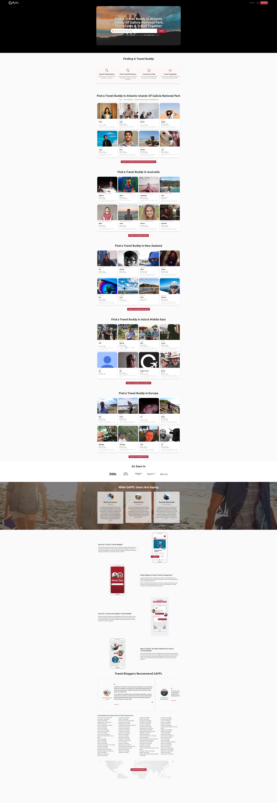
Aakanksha (143, 195)
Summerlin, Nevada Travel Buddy (168, 741)
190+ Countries (130, 35)
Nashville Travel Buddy (124, 749)
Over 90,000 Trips (149, 35)
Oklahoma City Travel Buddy (167, 754)
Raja (100, 416)
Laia (162, 149)
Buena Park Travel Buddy (145, 723)
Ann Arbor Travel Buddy (166, 717)
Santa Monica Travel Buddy (167, 748)
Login (257, 2)
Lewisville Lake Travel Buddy (146, 741)
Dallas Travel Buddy (101, 738)
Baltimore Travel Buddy (124, 734)
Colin (121, 122)
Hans (121, 149)
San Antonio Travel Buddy (124, 722)
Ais (162, 444)
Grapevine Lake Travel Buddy (167, 749)
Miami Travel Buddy (144, 737)
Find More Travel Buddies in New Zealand (138, 309)
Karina (163, 416)
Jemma (163, 269)
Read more (116, 704)
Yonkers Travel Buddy (102, 755)
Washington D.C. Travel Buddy (104, 722)
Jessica (163, 343)
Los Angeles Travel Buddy (103, 719)
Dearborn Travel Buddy (166, 722)
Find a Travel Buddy (128, 99)
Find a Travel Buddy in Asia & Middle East (138, 319)
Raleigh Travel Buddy (144, 734)
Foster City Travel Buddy (166, 745)
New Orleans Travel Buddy (146, 743)
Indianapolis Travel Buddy (103, 754)
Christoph (122, 444)
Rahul (100, 223)
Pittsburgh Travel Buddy (124, 737)
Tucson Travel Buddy (165, 720)
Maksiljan (101, 444)
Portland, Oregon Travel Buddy (104, 749)
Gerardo (122, 269)
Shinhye (142, 149)
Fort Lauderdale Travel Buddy (125, 748)
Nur (100, 371)
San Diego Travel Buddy (102, 748)
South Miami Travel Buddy (124, 729)
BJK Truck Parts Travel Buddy (167, 735)
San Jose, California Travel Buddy (104, 725)
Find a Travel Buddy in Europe (138, 393)
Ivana (121, 297)
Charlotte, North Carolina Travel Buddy (127, 725)
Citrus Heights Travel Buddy (146, 729)
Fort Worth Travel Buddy (166, 737)
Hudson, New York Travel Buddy (104, 717)
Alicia (142, 297)
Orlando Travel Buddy (123, 719)
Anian (100, 122)
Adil (100, 343)
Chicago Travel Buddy (102, 720)
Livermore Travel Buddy (124, 728)
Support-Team (144, 371)
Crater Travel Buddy (165, 738)
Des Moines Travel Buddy (145, 722)
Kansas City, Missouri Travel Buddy (126, 720)
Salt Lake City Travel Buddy (146, 726)
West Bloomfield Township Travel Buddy (149, 738)
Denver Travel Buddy (102, 728)
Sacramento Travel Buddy (124, 726)
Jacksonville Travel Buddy (124, 732)
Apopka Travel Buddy (144, 752)
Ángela (163, 122)
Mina (141, 343)
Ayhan (121, 195)
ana (141, 416)
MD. (121, 371)
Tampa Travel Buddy (101, 752)
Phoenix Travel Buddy (102, 743)
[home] (14, 3)
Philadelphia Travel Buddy (124, 723)
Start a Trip (252, 2)
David (121, 416)
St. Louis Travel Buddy (123, 735)
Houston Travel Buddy (102, 746)
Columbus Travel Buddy (124, 717)
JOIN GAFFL (264, 2)
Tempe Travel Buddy (165, 732)
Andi (141, 444)
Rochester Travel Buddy (166, 725)
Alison (142, 269)
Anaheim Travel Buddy (124, 752)
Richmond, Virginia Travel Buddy (147, 740)
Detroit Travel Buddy (165, 723)
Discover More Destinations (138, 769)
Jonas (121, 223)
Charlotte (164, 223)
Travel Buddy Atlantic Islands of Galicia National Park (146, 99)
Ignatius (122, 343)
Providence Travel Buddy (124, 738)
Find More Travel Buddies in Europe (138, 456)
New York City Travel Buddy (103, 731)
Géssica (142, 223)
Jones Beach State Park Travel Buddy (148, 735)
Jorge (100, 149)
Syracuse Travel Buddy (166, 743)
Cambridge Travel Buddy (145, 732)
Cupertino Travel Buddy (124, 731)
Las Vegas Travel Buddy (145, 725)
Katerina (163, 297)
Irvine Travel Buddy (123, 741)
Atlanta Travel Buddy (102, 726)
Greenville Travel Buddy (145, 745)
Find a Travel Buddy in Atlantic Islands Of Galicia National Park (138, 95)
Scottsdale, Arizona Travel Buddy (147, 751)
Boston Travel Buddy (102, 741)
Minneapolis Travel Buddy (145, 720)
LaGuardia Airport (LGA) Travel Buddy (127, 746)
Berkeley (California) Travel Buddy (147, 731)
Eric (100, 269)
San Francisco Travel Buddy (103, 734)
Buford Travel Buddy (144, 719)
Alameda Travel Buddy (145, 717)
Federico (101, 195)
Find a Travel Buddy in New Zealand (138, 245)
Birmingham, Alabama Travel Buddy (105, 751)
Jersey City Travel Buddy (102, 729)
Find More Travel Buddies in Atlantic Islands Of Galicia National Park (138, 161)
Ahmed (142, 122)
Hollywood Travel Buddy (124, 751)
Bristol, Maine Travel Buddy (167, 751)
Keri (100, 297)
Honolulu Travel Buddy (124, 743)
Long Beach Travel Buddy (166, 729)
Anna (162, 195)
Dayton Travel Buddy (165, 746)
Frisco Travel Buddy (165, 740)
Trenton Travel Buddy (102, 732)
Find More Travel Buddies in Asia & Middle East (138, 383)
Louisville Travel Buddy (166, 734)
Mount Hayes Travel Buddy (125, 740)
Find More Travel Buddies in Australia (138, 235)
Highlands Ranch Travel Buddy (146, 728)
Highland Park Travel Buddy (125, 745)
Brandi (163, 371)
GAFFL (120, 99)
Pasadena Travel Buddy (166, 731)
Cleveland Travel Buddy (166, 719)
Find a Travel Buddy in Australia (138, 171)
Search (162, 31)
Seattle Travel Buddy (102, 723)
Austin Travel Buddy (101, 740)
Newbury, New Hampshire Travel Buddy (106, 745)
